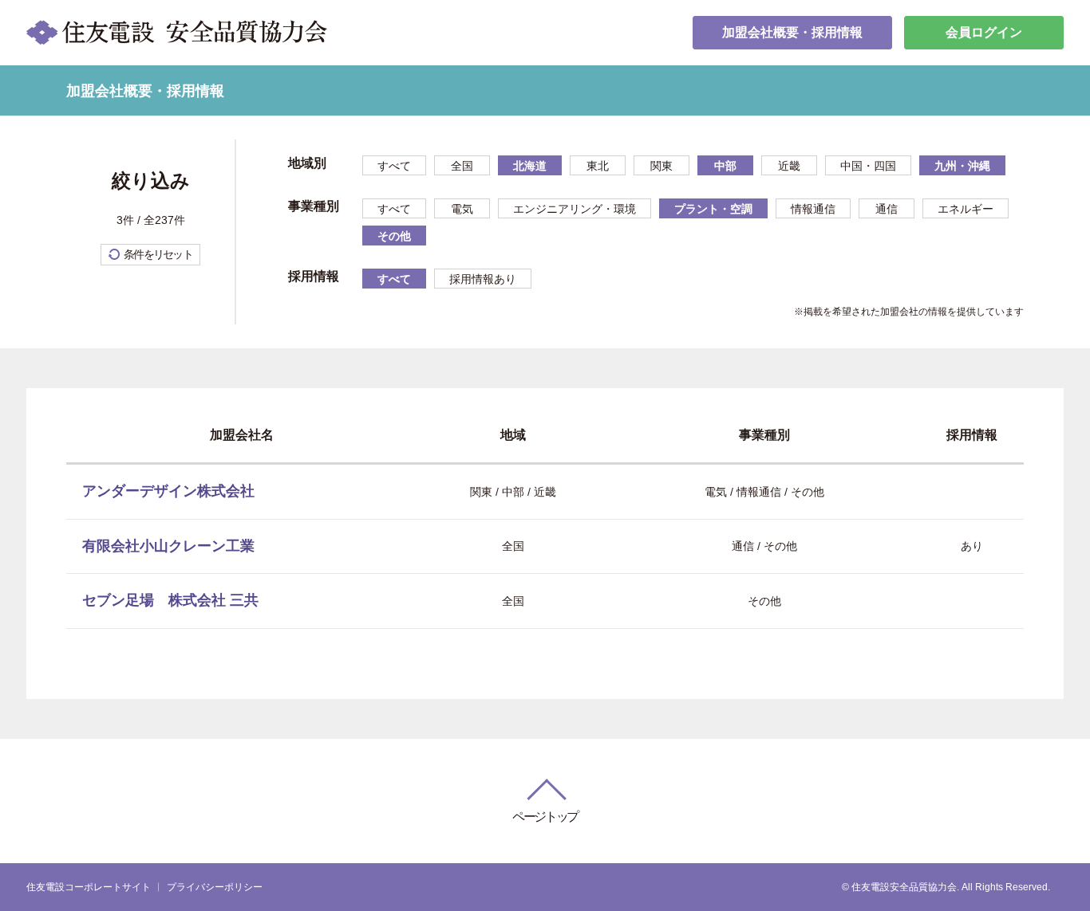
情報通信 (813, 208)
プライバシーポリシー (215, 887)
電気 (462, 208)
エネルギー (965, 208)
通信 (886, 208)
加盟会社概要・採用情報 (792, 32)
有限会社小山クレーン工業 (168, 546)
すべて (394, 165)
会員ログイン (984, 32)
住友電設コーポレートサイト (88, 887)
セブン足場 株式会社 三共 (170, 600)
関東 (661, 165)
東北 (597, 165)
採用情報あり (482, 279)
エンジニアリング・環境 (574, 208)
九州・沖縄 (962, 165)
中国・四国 (868, 165)
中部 (725, 165)
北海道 (530, 165)
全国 (462, 165)
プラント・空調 (713, 208)
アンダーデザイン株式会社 (168, 491)
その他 (394, 236)
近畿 (789, 165)
